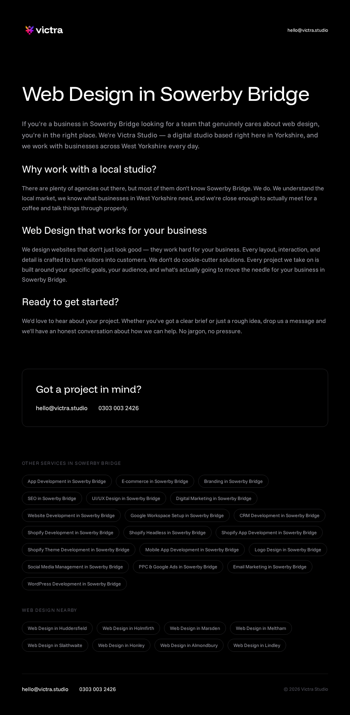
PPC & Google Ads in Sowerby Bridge (178, 567)
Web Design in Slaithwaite (55, 645)
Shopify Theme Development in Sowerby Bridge (79, 550)
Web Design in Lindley (256, 645)
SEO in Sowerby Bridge (52, 498)
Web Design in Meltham (261, 628)
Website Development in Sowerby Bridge (71, 515)
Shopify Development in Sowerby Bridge (70, 532)
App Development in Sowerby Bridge (67, 481)
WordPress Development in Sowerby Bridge (74, 584)
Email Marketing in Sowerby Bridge (270, 567)
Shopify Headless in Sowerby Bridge (167, 532)
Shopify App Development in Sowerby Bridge (269, 532)
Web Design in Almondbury (189, 645)
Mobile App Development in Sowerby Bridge (192, 550)
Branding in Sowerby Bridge (233, 481)
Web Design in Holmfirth (128, 628)
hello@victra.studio (307, 30)
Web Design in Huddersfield (57, 628)
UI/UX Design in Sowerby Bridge (126, 498)
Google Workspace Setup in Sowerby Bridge (177, 515)
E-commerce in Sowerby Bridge (155, 481)
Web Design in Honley (121, 645)
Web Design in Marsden (195, 628)
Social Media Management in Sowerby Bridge (75, 567)
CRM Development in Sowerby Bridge (280, 515)
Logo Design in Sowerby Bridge (288, 550)
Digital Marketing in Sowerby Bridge (214, 498)
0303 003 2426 (118, 408)
